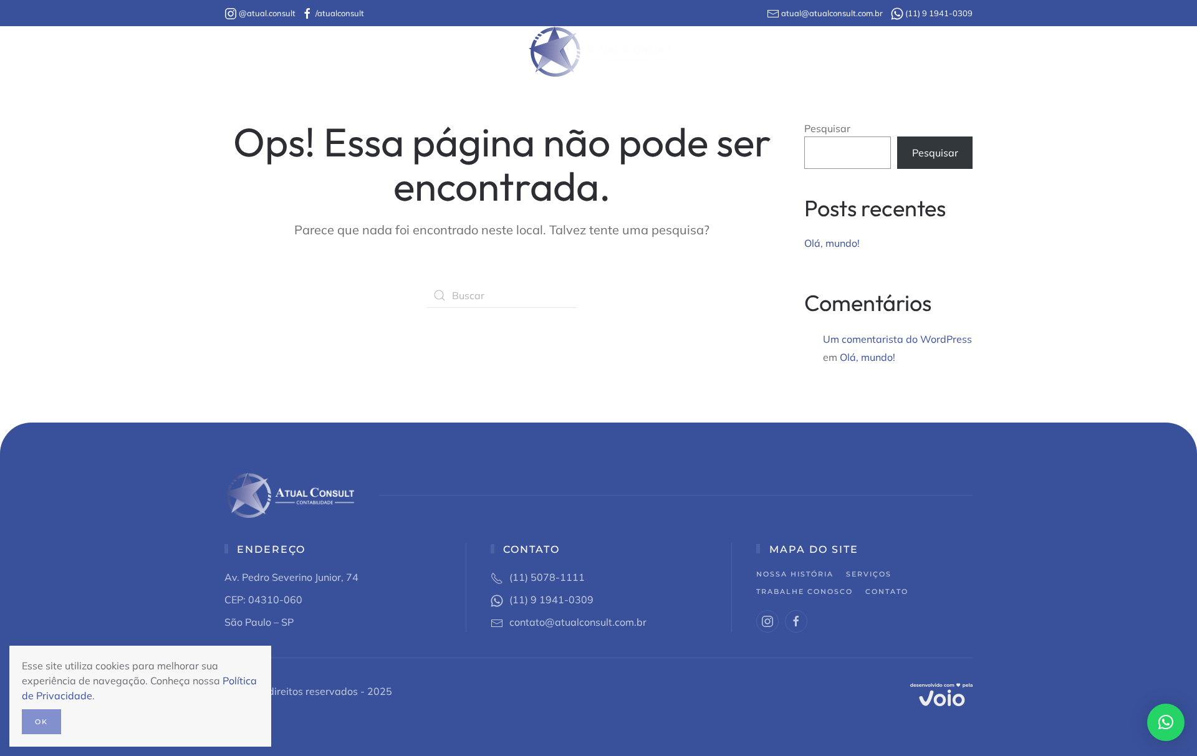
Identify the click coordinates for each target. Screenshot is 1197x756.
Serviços (869, 574)
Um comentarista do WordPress (897, 339)
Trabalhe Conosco (740, 51)
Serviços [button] (484, 51)
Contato (829, 51)
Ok (41, 721)
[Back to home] (599, 51)
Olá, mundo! (832, 243)
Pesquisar (827, 128)
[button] (1166, 722)
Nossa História (383, 51)
